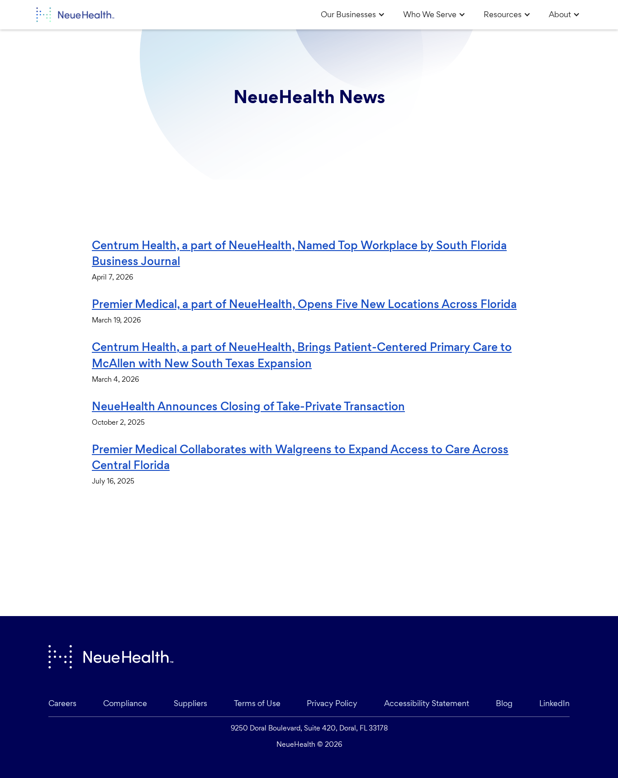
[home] (74, 14)
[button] (353, 14)
